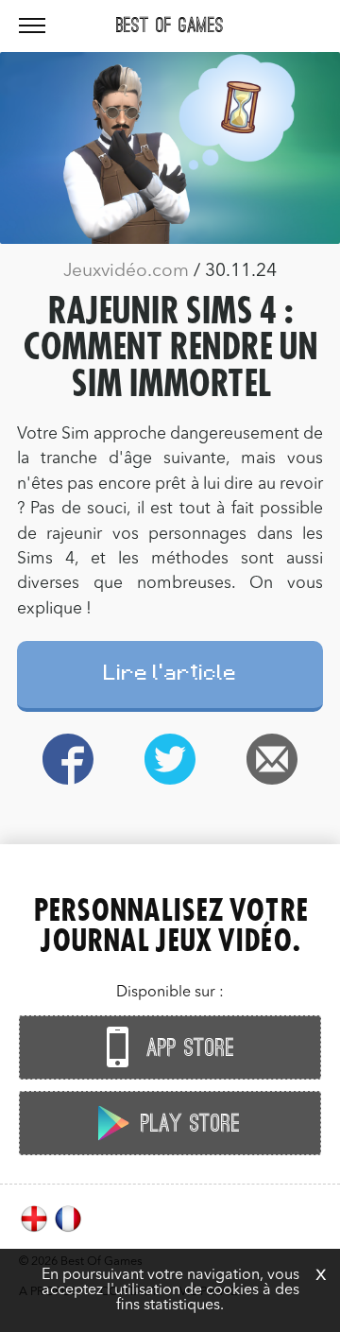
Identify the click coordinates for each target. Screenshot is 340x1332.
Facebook (68, 759)
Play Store (187, 1124)
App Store (187, 1048)
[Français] (68, 1229)
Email (272, 759)
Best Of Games (170, 25)
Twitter (170, 759)
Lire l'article (170, 675)
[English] (36, 1229)
